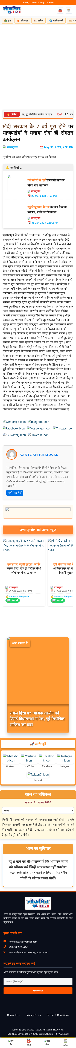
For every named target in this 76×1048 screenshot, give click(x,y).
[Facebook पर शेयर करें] (14, 428)
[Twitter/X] (38, 774)
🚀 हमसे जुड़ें (38, 744)
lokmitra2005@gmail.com (23, 941)
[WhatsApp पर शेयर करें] (14, 422)
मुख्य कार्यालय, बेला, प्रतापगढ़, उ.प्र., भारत (28, 952)
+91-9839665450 (18, 947)
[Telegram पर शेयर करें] (38, 422)
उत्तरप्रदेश (12, 147)
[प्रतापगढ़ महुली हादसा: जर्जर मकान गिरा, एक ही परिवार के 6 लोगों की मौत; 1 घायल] (24, 550)
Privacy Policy (33, 1015)
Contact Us (13, 1015)
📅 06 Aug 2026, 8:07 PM (18, 590)
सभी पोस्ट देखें (15, 492)
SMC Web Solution (43, 1034)
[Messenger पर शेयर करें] (39, 428)
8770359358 (62, 1034)
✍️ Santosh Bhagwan (17, 596)
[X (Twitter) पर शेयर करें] (14, 435)
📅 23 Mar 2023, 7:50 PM (42, 195)
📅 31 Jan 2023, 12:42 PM (43, 222)
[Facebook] (47, 760)
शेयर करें (15, 600)
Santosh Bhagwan (39, 455)
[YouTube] (29, 760)
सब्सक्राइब (38, 990)
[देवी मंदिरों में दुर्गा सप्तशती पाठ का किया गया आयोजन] (16, 191)
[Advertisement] (38, 64)
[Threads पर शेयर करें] (63, 428)
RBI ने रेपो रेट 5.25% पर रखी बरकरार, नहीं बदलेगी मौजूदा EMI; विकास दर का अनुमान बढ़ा (35, 719)
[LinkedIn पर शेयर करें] (38, 435)
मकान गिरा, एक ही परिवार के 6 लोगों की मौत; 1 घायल (24, 568)
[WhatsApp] (11, 760)
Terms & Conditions (58, 1015)
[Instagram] (65, 760)
